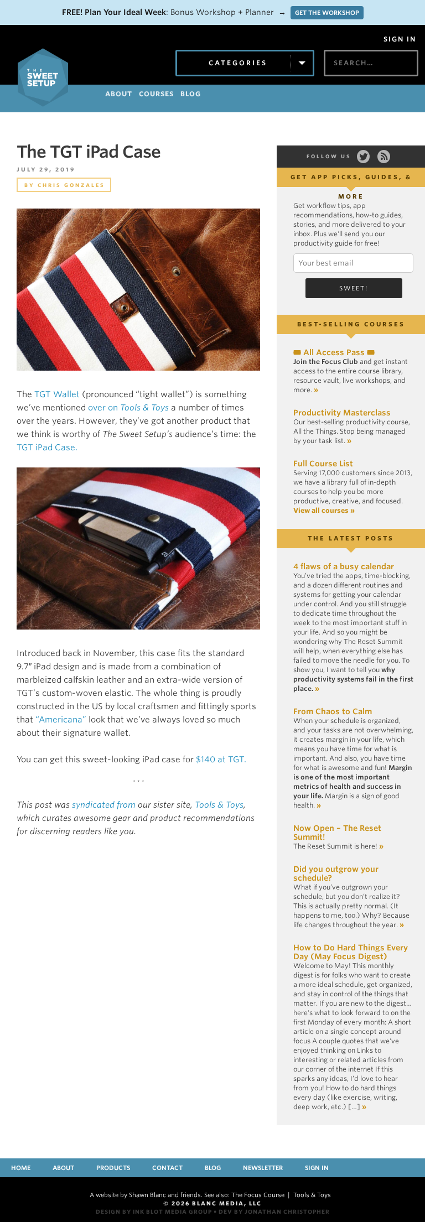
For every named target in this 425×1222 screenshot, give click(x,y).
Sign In (399, 39)
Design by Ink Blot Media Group (154, 1211)
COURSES (156, 94)
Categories (238, 63)
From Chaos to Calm (332, 711)
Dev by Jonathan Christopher (274, 1211)
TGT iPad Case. (47, 448)
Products (113, 1168)
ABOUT (118, 94)
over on (128, 408)
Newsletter (263, 1168)
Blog (213, 1168)
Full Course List (323, 463)
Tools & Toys (219, 805)
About (63, 1168)
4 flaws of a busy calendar (343, 566)
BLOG (190, 94)
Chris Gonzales (71, 185)
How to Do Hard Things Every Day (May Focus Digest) (350, 952)
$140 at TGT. (221, 760)
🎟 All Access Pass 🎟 (334, 352)
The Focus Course (257, 1195)
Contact (167, 1168)
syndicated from (104, 805)
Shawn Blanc (147, 1195)
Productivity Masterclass (342, 412)
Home (20, 1168)
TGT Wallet (57, 394)
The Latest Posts (351, 538)
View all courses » (324, 510)
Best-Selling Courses (351, 324)
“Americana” (60, 720)
